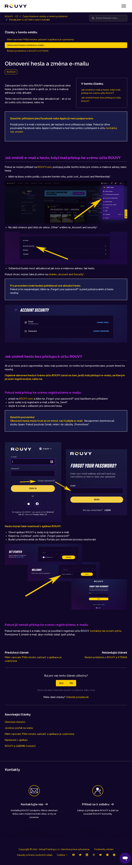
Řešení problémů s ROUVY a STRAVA (106, 657)
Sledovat (11, 71)
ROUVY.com (45, 167)
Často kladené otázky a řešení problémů (45, 16)
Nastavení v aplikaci (16, 740)
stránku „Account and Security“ (66, 274)
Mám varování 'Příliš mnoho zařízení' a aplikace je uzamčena (39, 734)
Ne (71, 683)
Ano (61, 683)
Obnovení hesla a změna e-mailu (25, 45)
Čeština (61, 855)
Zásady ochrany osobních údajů (34, 855)
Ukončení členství (15, 722)
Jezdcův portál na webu (19, 728)
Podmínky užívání (103, 849)
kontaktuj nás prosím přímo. (106, 631)
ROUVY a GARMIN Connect (20, 746)
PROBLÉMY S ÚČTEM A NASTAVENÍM (29, 20)
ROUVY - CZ (11, 16)
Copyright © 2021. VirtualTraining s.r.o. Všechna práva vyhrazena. (54, 849)
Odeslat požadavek (77, 697)
